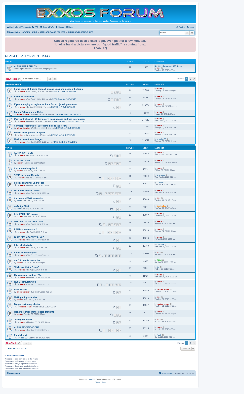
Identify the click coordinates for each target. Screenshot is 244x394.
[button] (194, 79)
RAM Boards (20, 289)
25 (109, 256)
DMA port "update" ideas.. (27, 190)
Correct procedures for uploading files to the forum (40, 126)
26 (113, 256)
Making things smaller (25, 297)
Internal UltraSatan (23, 245)
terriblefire (161, 206)
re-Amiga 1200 (21, 206)
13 (120, 194)
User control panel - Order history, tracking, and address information (49, 119)
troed (19, 201)
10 (120, 178)
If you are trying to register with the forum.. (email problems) (45, 104)
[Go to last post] (164, 89)
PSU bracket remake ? (25, 229)
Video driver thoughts (25, 252)
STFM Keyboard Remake (26, 175)
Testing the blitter (23, 319)
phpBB (91, 379)
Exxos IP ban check (24, 96)
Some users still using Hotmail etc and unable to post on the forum (48, 89)
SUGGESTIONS (22, 160)
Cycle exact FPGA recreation (28, 198)
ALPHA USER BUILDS (25, 66)
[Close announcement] (193, 39)
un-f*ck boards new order (27, 260)
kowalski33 (161, 139)
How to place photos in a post (29, 132)
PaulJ (159, 335)
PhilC (159, 260)
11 (113, 194)
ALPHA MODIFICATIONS (26, 327)
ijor (158, 267)
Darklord (160, 183)
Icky (159, 68)
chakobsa (161, 175)
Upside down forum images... (29, 139)
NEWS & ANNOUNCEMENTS (64, 92)
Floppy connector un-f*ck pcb (29, 183)
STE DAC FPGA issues (26, 214)
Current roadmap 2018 (25, 168)
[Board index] (100, 12)
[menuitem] (25, 27)
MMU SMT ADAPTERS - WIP (28, 221)
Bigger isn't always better (27, 304)
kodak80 (23, 338)
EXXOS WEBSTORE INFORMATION (69, 122)
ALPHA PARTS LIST (24, 153)
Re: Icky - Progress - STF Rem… (168, 66)
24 (106, 256)
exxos (22, 92)
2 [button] (190, 78)
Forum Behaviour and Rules (28, 112)
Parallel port (20, 335)
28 (120, 256)
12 (116, 194)
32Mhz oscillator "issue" (26, 267)
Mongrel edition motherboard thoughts (34, 312)
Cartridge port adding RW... (28, 275)
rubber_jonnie (23, 114)
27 (116, 256)
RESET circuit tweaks (25, 282)
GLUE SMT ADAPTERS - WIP (29, 237)
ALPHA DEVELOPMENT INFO (27, 56)
